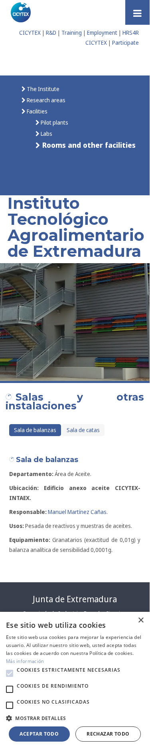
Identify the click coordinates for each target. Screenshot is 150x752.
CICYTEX (30, 32)
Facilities (36, 111)
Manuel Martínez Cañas (77, 512)
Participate (125, 42)
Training (71, 32)
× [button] (141, 620)
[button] (10, 673)
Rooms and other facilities (88, 145)
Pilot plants (53, 122)
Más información (25, 661)
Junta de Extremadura (75, 599)
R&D (51, 32)
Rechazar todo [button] (108, 733)
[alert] (75, 681)
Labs (45, 133)
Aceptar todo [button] (39, 733)
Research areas (45, 100)
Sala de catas (83, 430)
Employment (102, 32)
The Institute (42, 89)
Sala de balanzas (35, 430)
